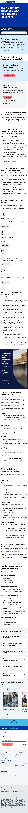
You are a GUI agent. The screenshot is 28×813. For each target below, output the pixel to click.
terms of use (3, 787)
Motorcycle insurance (20, 773)
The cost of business (6, 396)
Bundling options (19, 765)
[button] (26, 1)
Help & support (18, 754)
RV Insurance (18, 775)
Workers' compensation (9, 298)
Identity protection (19, 780)
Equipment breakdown (9, 325)
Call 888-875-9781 (6, 366)
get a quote (8, 97)
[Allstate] (1, 28)
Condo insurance (5, 782)
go (7, 744)
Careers (3, 762)
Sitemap (17, 761)
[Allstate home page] (10, 1)
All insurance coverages (21, 763)
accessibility (3, 789)
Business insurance (20, 777)
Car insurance (4, 773)
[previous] (7, 689)
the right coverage (12, 554)
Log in (22, 1)
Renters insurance (5, 780)
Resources (17, 758)
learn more (5, 226)
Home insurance (5, 775)
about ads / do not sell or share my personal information (11, 791)
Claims (16, 756)
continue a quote (22, 744)
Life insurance (4, 777)
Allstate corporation (6, 754)
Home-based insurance (9, 341)
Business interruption (8, 303)
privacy (8, 787)
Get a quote (5, 373)
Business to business (6, 760)
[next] (7, 715)
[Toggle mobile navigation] (2, 1)
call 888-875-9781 (9, 75)
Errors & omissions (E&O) (9, 316)
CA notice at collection (15, 787)
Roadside (17, 782)
